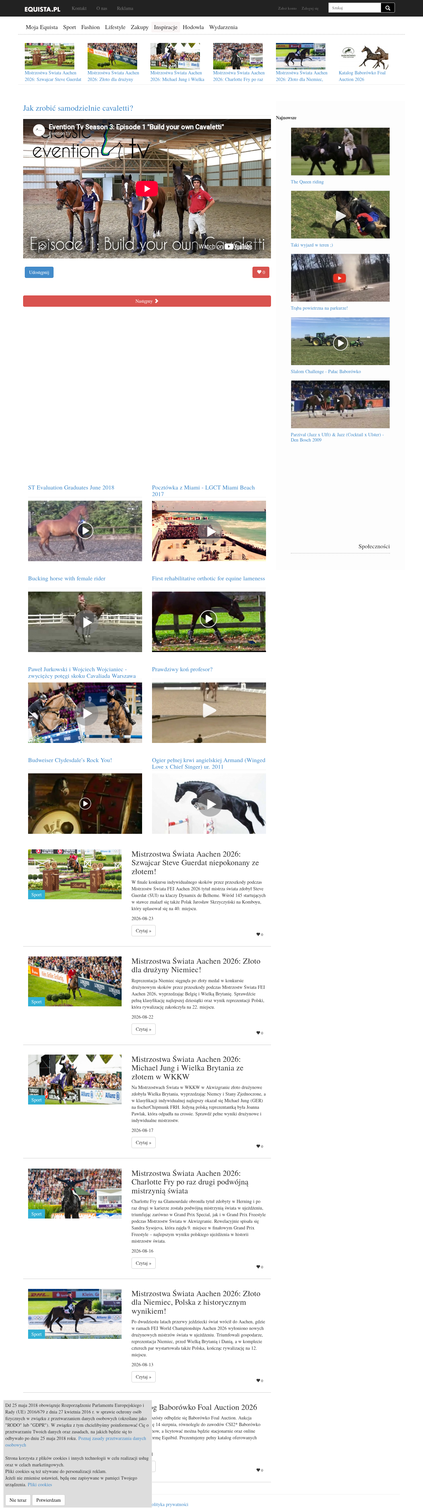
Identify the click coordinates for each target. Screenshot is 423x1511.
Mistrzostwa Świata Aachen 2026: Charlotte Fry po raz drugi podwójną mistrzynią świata (239, 82)
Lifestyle (115, 27)
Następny (144, 301)
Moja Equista (42, 27)
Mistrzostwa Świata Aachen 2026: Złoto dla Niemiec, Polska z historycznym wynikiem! (301, 82)
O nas (101, 8)
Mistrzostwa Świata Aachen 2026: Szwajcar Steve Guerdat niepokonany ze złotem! (53, 79)
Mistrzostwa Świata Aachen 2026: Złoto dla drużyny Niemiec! (113, 79)
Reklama (125, 8)
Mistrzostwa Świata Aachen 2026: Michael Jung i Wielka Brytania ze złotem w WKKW (178, 79)
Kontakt (79, 8)
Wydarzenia (223, 27)
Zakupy (140, 27)
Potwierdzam (48, 1500)
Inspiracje (165, 27)
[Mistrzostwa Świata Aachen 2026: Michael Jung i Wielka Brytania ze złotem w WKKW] (175, 56)
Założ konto (287, 8)
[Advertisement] (340, 496)
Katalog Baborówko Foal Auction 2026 (362, 75)
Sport (69, 27)
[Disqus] (147, 392)
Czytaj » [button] (143, 930)
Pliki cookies (40, 1484)
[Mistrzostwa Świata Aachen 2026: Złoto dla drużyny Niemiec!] (112, 56)
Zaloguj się (310, 8)
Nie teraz (18, 1500)
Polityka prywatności (168, 1504)
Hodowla (193, 27)
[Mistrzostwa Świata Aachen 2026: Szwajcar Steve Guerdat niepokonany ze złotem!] (49, 56)
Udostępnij (39, 272)
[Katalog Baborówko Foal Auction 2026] (363, 56)
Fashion (90, 27)
